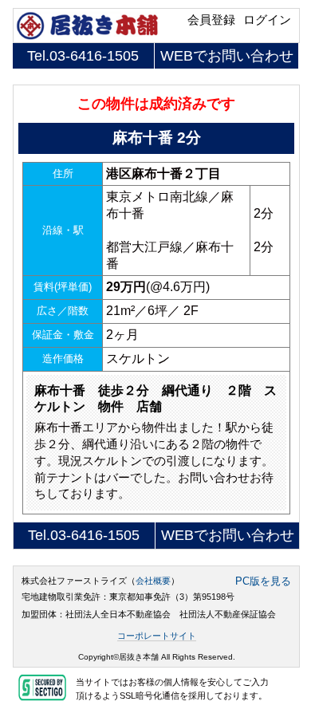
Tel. (83, 56)
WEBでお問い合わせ (226, 56)
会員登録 (211, 20)
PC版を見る (263, 581)
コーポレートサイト (156, 635)
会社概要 (153, 580)
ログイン (267, 20)
